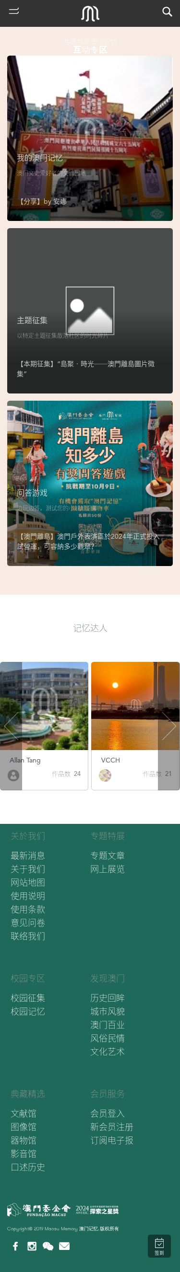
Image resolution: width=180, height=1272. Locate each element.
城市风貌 (107, 1011)
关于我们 (28, 869)
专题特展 (107, 836)
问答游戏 (32, 492)
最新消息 (28, 856)
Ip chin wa (116, 760)
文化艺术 (107, 1052)
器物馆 (23, 1140)
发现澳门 (107, 978)
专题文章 (107, 856)
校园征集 (28, 998)
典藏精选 (28, 1094)
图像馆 (23, 1127)
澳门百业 (107, 1025)
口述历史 (28, 1167)
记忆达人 (90, 628)
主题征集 (32, 320)
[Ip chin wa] (104, 774)
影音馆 (23, 1154)
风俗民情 (107, 1038)
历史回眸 (107, 998)
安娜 (60, 201)
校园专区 (28, 978)
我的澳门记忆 (40, 157)
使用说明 (28, 896)
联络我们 (28, 936)
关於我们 (28, 836)
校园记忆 (28, 1011)
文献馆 (23, 1114)
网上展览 (107, 869)
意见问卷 (28, 923)
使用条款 (28, 909)
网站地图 (28, 883)
